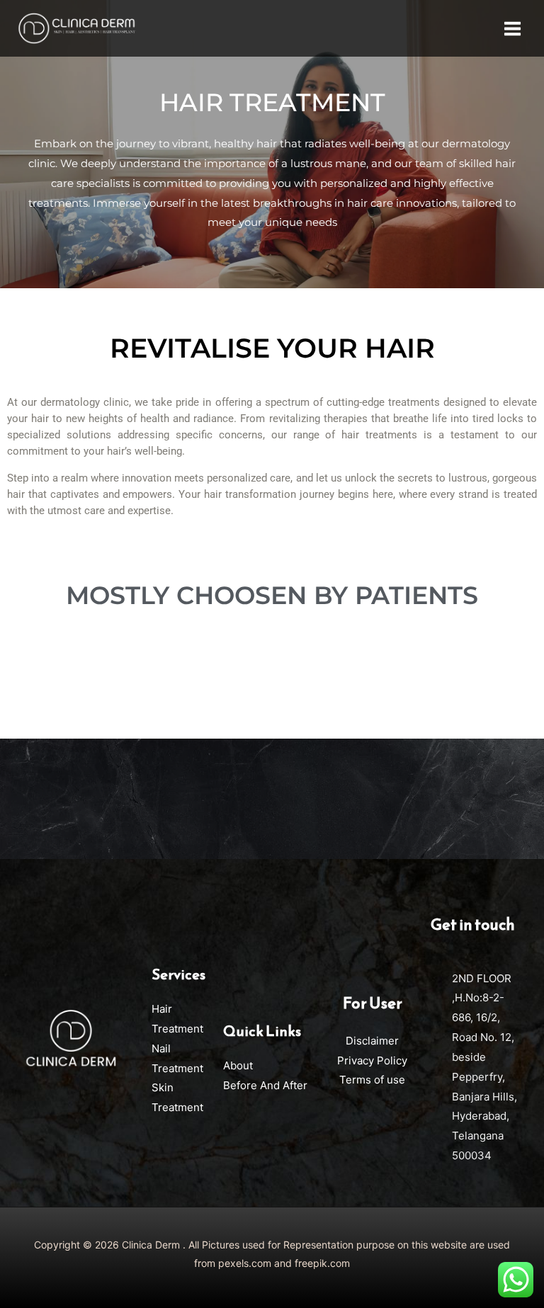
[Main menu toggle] (513, 28)
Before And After (265, 1085)
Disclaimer (372, 1040)
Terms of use (372, 1079)
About (238, 1065)
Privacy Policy (372, 1060)
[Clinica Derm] (76, 28)
